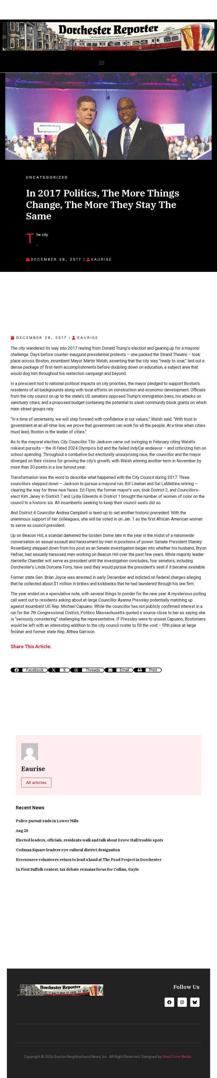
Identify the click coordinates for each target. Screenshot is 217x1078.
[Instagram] (182, 1002)
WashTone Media (176, 1057)
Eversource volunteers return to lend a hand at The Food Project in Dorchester (88, 859)
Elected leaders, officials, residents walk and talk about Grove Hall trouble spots (89, 840)
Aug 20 (22, 830)
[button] (101, 63)
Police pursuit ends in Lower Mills (47, 821)
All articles (36, 782)
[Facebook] (169, 1002)
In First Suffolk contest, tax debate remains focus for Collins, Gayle (77, 869)
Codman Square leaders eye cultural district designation (68, 850)
